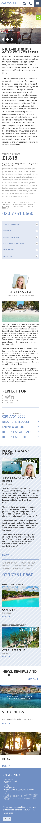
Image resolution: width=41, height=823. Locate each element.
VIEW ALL (32, 679)
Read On (6, 555)
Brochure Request (15, 422)
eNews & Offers (13, 427)
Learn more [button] (8, 813)
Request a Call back (17, 432)
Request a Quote (14, 437)
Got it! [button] (7, 819)
